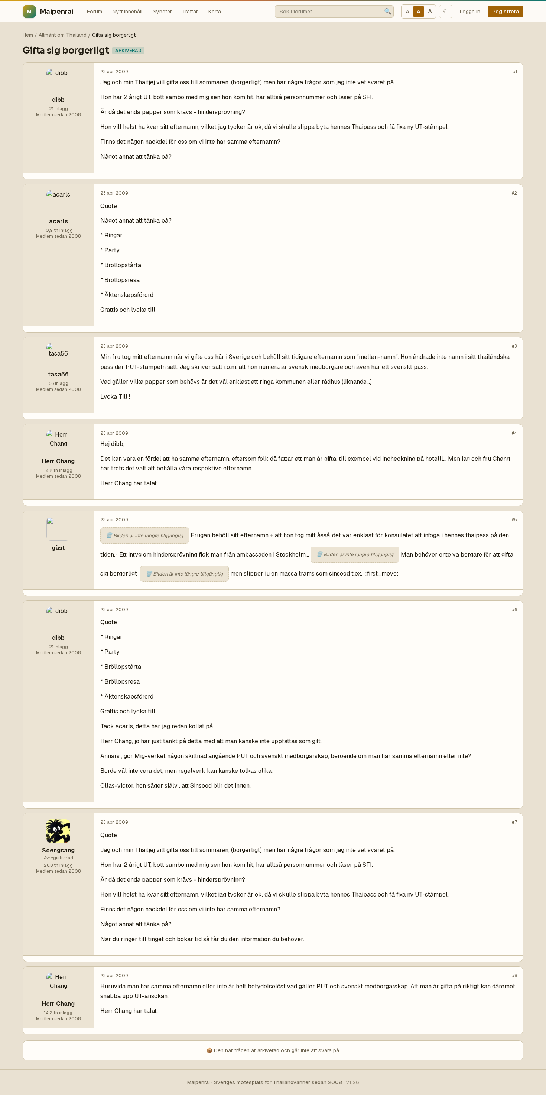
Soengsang (58, 850)
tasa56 (58, 374)
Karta (214, 11)
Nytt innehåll (127, 11)
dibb (58, 100)
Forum (94, 11)
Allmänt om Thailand (63, 35)
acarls (58, 221)
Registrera (505, 11)
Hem (28, 35)
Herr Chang (58, 461)
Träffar (190, 11)
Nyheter (162, 11)
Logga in (470, 11)
